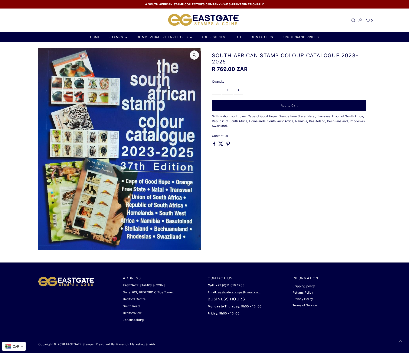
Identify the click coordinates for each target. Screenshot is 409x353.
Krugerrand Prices (301, 37)
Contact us (262, 37)
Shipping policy (303, 286)
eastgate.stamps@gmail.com (239, 292)
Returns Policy (302, 292)
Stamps (116, 37)
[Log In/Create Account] (360, 20)
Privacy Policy (302, 299)
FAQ (238, 37)
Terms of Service (304, 305)
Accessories (213, 37)
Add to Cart (289, 105)
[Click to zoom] (194, 55)
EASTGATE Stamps (80, 344)
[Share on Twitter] (221, 144)
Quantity (218, 81)
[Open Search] (353, 20)
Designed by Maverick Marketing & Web (125, 344)
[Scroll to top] (400, 341)
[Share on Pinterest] (228, 144)
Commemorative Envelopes (163, 37)
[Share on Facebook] (214, 144)
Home (95, 37)
